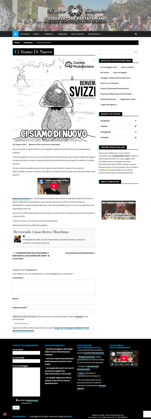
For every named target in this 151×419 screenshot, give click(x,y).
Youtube (104, 137)
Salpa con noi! (77, 34)
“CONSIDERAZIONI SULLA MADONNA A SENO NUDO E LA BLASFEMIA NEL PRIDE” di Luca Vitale (31, 256)
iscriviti (78, 316)
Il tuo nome (17, 349)
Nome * (15, 298)
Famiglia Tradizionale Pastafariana (115, 78)
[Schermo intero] (136, 364)
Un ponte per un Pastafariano (79, 253)
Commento (17, 278)
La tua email (18, 357)
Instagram (105, 132)
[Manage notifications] (5, 414)
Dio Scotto (104, 72)
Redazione (62, 34)
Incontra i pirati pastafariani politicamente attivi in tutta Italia (59, 361)
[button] (99, 210)
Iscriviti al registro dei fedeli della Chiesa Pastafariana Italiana (59, 352)
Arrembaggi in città (108, 67)
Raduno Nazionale (108, 99)
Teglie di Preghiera (108, 105)
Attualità (25, 34)
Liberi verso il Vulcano (109, 83)
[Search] (136, 52)
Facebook (105, 121)
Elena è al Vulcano (21, 198)
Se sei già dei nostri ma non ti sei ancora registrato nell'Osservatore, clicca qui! (59, 371)
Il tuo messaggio (20, 366)
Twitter (103, 126)
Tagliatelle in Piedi (127, 99)
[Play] (112, 364)
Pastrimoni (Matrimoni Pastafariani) (115, 94)
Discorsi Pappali (120, 72)
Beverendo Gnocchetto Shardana (45, 144)
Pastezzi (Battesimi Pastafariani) (114, 88)
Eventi (36, 34)
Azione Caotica (127, 67)
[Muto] (132, 364)
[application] (124, 358)
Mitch (69, 416)
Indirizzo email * (20, 307)
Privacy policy (19, 416)
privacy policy (32, 400)
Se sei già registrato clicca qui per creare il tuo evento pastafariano (58, 380)
